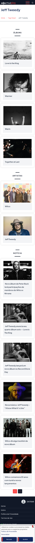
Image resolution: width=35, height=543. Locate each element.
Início (3, 18)
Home (3, 506)
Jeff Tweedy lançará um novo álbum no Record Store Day (17, 368)
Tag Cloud (12, 18)
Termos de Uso (6, 518)
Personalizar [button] (5, 534)
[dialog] (17, 534)
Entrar (30, 501)
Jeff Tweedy (10, 239)
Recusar (9, 539)
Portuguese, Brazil (9, 524)
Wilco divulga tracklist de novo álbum (16, 442)
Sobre (3, 510)
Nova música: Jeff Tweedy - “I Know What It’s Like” (17, 406)
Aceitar (25, 539)
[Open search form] (32, 2)
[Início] (8, 3)
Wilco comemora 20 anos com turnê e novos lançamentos (16, 480)
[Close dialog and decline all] (33, 526)
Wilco (7, 206)
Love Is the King (12, 63)
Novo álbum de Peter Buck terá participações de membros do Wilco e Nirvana (16, 289)
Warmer (8, 96)
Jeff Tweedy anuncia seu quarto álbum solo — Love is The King (16, 329)
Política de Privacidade (9, 514)
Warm (7, 129)
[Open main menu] (28, 2)
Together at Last (12, 162)
